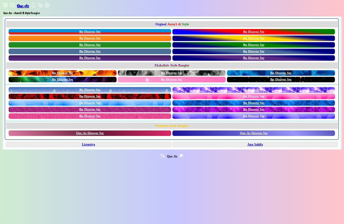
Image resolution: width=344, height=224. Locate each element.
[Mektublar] (33, 6)
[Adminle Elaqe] (163, 156)
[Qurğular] (47, 6)
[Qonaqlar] (40, 6)
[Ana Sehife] (5, 6)
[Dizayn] (181, 156)
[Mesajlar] (12, 6)
